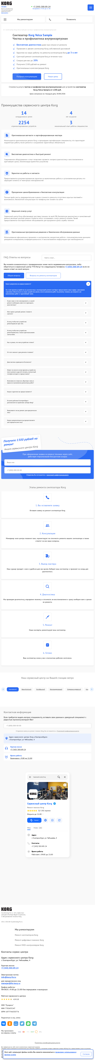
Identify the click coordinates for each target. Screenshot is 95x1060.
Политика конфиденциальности (47, 1043)
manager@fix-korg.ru (10, 983)
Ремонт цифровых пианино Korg (29, 940)
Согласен (86, 1054)
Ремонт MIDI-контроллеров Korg (29, 945)
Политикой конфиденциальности (68, 731)
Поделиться (3, 1023)
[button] (3, 689)
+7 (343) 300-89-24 (41, 6)
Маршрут (36, 820)
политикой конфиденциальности (58, 475)
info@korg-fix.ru (8, 977)
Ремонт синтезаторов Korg (26, 935)
